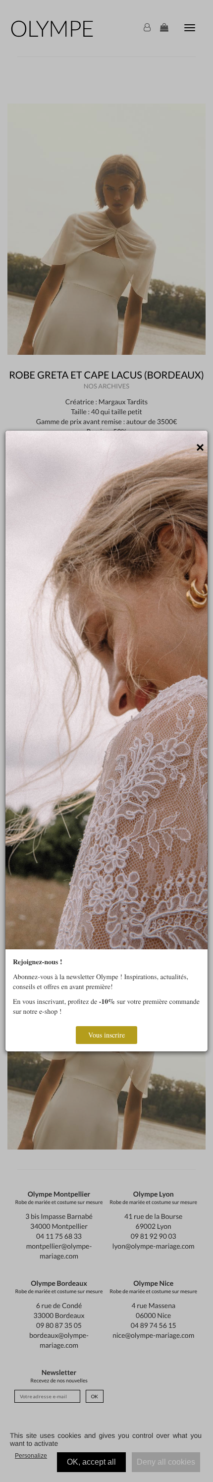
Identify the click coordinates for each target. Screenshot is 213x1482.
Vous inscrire (106, 1035)
